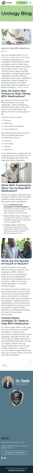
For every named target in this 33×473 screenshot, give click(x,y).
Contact (22, 3)
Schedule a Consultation (15, 453)
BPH (6, 51)
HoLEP (6, 205)
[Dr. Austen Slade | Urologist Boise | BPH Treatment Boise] (6, 2)
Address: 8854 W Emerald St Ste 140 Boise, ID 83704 (14, 447)
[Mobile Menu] (30, 3)
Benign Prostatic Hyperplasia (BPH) (14, 56)
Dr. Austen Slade (21, 87)
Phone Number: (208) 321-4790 (13, 442)
